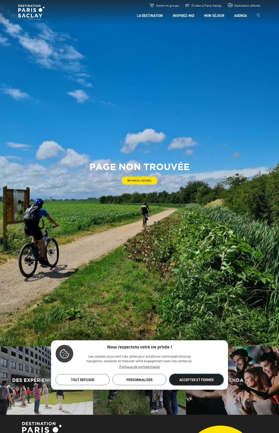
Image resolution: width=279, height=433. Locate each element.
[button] (139, 180)
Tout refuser (82, 380)
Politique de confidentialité (139, 366)
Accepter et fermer (196, 380)
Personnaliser (139, 380)
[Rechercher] (258, 16)
